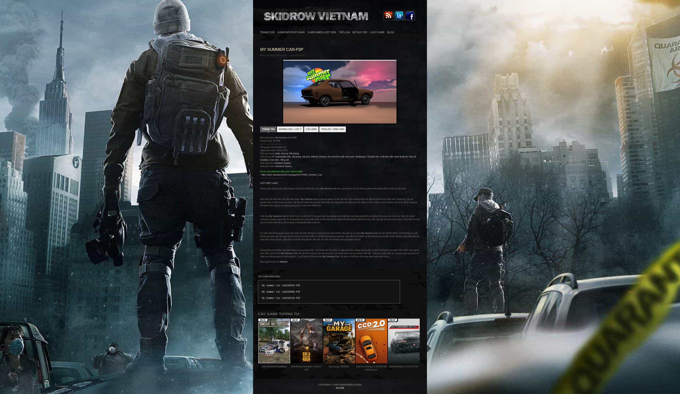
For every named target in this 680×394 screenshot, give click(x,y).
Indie (278, 153)
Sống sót (284, 160)
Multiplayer (361, 157)
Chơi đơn (274, 160)
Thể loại (344, 32)
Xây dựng (296, 157)
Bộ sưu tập (359, 32)
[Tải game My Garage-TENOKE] (339, 341)
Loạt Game (377, 32)
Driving (322, 157)
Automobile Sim (283, 157)
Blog (390, 32)
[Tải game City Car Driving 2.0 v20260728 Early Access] (371, 341)
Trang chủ (267, 32)
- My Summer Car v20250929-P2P (279, 285)
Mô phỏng (294, 153)
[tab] (268, 129)
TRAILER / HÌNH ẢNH (332, 129)
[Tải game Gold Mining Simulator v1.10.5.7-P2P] (306, 341)
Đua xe (284, 153)
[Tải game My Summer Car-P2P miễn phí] (315, 22)
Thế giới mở (373, 157)
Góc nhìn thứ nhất (335, 157)
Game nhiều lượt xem (321, 32)
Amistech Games (283, 163)
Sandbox (264, 160)
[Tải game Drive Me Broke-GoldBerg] (274, 341)
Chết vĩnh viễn (387, 157)
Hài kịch (306, 157)
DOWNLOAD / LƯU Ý (290, 129)
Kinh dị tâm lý (401, 157)
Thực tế (412, 157)
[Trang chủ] (388, 20)
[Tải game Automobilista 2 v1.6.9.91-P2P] (404, 341)
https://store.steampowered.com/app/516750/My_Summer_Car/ (291, 175)
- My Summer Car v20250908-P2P (279, 291)
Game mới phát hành (291, 32)
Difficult (314, 157)
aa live (340, 388)
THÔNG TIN (268, 129)
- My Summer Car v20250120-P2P (279, 298)
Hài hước (350, 157)
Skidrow (284, 262)
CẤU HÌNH (311, 129)
